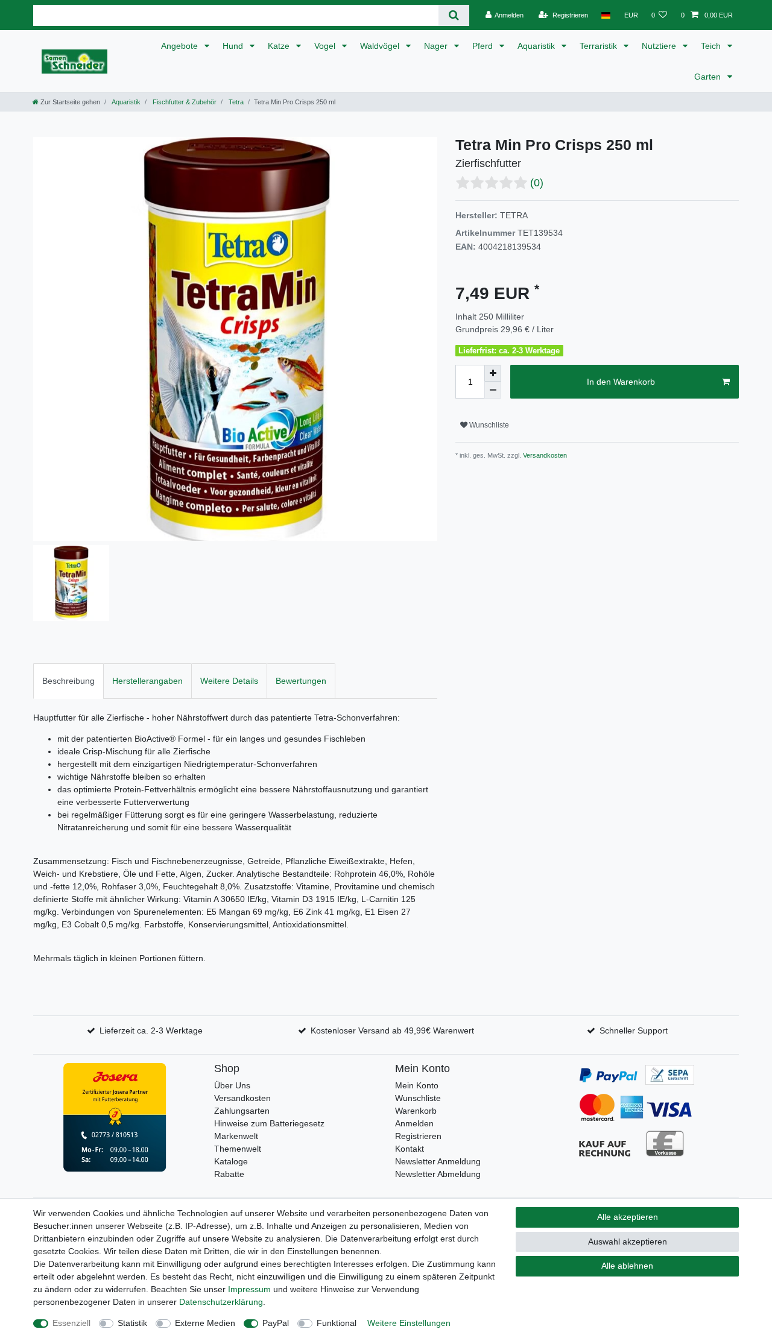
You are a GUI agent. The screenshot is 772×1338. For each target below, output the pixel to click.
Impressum (249, 1289)
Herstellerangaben (147, 681)
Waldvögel (381, 46)
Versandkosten (544, 455)
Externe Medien (205, 1323)
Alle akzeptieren (627, 1217)
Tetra (235, 102)
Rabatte (229, 1174)
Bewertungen (301, 681)
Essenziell (71, 1323)
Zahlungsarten (242, 1111)
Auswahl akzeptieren (627, 1241)
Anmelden (414, 1123)
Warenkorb (416, 1111)
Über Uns (232, 1085)
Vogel (326, 46)
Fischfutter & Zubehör (184, 102)
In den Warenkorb (621, 382)
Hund (234, 46)
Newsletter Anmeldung (438, 1161)
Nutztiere (660, 46)
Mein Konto (416, 1085)
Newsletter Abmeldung (438, 1174)
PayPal (275, 1323)
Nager (437, 46)
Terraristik (599, 46)
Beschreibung (68, 681)
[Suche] (453, 15)
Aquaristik (537, 46)
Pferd (483, 46)
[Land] (606, 15)
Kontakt (409, 1148)
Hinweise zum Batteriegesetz (269, 1123)
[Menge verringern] (492, 390)
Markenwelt (236, 1136)
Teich (712, 46)
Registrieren (418, 1136)
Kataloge (231, 1161)
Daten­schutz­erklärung (221, 1302)
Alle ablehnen (627, 1265)
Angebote (180, 46)
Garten (708, 76)
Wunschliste (488, 425)
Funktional (336, 1323)
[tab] (68, 681)
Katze (280, 46)
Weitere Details (229, 681)
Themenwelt (237, 1148)
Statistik (132, 1323)
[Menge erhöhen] (492, 373)
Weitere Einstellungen (409, 1323)
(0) (536, 183)
